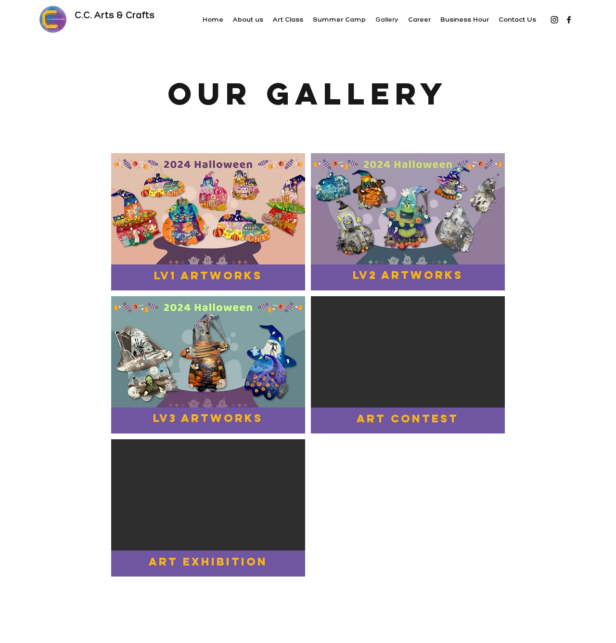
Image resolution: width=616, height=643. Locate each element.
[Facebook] (569, 20)
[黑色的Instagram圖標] (554, 20)
